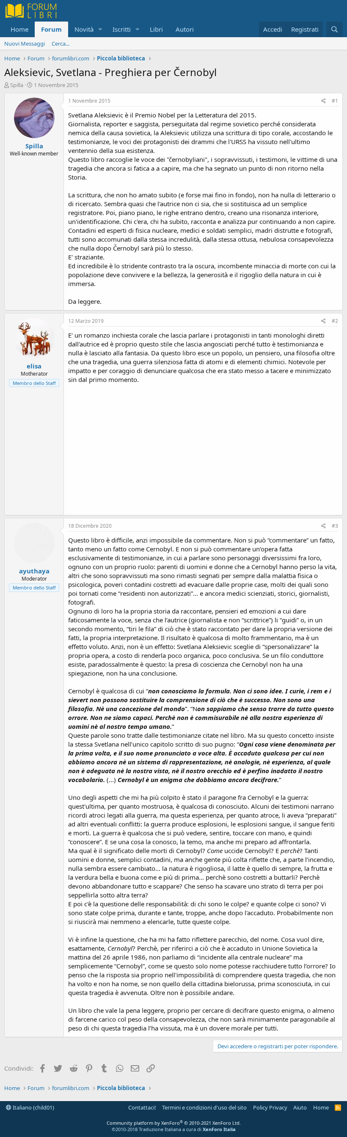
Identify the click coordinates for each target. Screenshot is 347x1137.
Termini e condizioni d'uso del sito (204, 1107)
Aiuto (300, 1107)
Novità (84, 29)
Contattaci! (142, 1107)
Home (19, 29)
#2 (335, 320)
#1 (335, 100)
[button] (100, 29)
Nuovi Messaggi (24, 43)
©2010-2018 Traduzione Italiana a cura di (174, 1129)
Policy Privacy (270, 1107)
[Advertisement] (203, 447)
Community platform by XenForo (174, 1123)
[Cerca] (334, 29)
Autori (185, 29)
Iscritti (122, 29)
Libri (156, 29)
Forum (51, 29)
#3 (335, 525)
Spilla (16, 85)
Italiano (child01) (32, 1107)
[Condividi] (323, 101)
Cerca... (60, 43)
